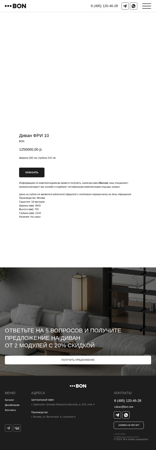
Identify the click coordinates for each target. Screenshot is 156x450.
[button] (129, 425)
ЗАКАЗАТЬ (31, 172)
